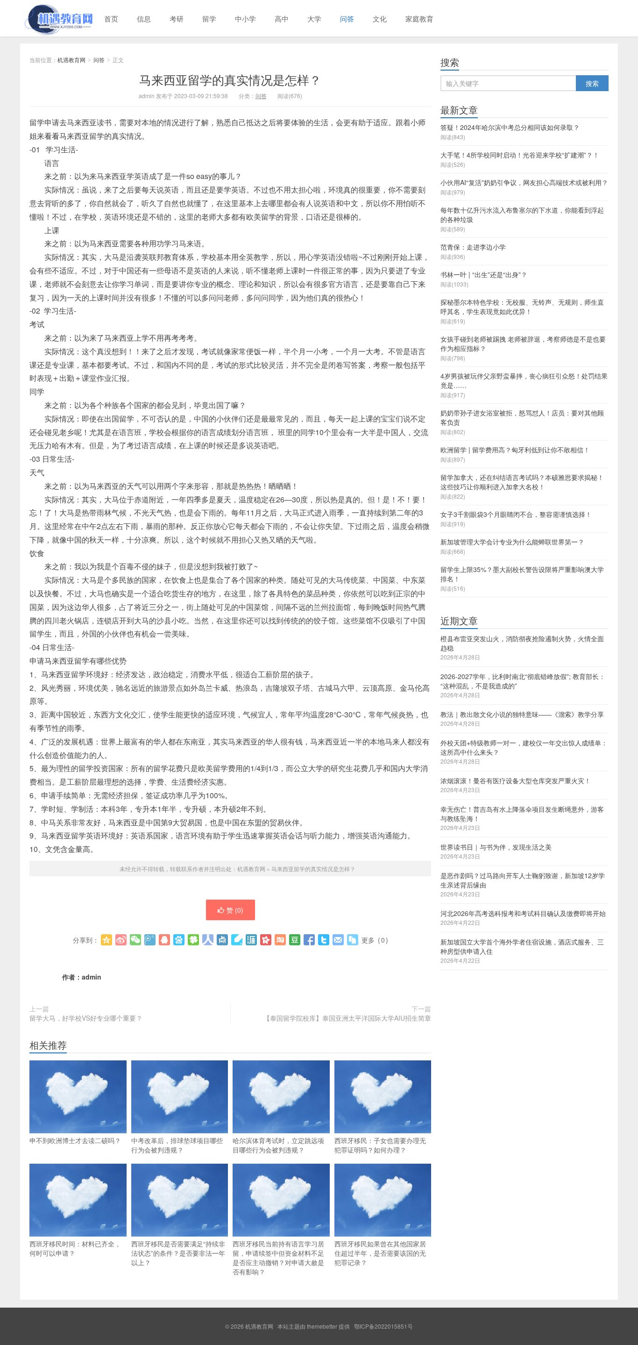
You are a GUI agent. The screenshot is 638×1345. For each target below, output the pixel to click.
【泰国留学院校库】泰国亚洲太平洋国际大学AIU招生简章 (347, 1018)
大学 (314, 18)
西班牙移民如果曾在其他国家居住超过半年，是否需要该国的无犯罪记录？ (380, 1253)
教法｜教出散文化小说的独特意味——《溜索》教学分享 (522, 714)
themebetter (322, 1326)
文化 (380, 18)
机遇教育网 (57, 18)
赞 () (235, 910)
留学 (209, 18)
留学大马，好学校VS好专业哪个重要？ (85, 1018)
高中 (282, 18)
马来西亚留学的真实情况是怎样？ (230, 79)
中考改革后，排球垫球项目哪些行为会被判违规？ (177, 1145)
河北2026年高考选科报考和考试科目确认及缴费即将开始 (523, 913)
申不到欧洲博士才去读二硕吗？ (75, 1140)
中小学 (245, 18)
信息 (144, 18)
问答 (347, 18)
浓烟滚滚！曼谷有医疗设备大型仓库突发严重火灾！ (515, 780)
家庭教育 (419, 18)
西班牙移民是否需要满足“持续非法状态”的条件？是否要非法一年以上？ (178, 1253)
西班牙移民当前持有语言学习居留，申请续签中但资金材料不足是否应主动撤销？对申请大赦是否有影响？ (278, 1257)
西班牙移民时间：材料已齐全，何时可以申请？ (75, 1248)
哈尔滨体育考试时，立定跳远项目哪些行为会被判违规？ (278, 1145)
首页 (111, 18)
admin (91, 976)
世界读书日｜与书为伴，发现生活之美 (496, 846)
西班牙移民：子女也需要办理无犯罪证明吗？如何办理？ (380, 1145)
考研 (177, 18)
